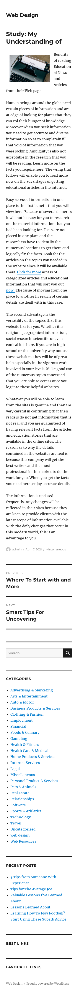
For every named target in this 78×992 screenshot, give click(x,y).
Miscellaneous (56, 549)
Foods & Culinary (24, 732)
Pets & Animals (23, 787)
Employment (21, 720)
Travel (15, 823)
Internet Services (25, 763)
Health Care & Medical (29, 750)
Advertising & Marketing (31, 690)
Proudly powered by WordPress (47, 984)
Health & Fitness (24, 744)
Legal (15, 769)
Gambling (18, 738)
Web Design (22, 15)
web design (20, 835)
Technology (20, 817)
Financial (18, 726)
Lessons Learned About (30, 907)
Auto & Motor (22, 702)
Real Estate (19, 793)
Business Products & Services (35, 708)
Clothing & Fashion (27, 714)
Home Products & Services (32, 756)
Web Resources (23, 841)
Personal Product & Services (34, 781)
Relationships (22, 799)
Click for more (29, 272)
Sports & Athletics (25, 811)
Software (18, 805)
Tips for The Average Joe (31, 889)
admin (17, 549)
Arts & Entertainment (29, 696)
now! (10, 290)
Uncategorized (23, 829)
